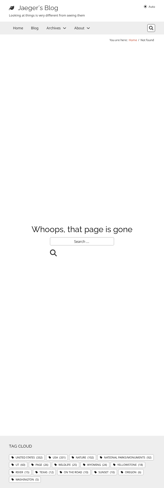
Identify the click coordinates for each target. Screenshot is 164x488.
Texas (47, 472)
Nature (85, 457)
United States (29, 457)
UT (20, 465)
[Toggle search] (151, 28)
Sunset (106, 472)
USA (59, 457)
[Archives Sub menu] (64, 28)
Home (18, 27)
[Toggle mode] (149, 6)
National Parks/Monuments (127, 457)
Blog (34, 27)
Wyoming (97, 465)
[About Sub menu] (88, 28)
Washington (27, 479)
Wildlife (68, 465)
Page (41, 465)
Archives (54, 27)
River (22, 472)
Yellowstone (130, 465)
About (79, 27)
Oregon (133, 472)
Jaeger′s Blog (38, 8)
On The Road (76, 472)
